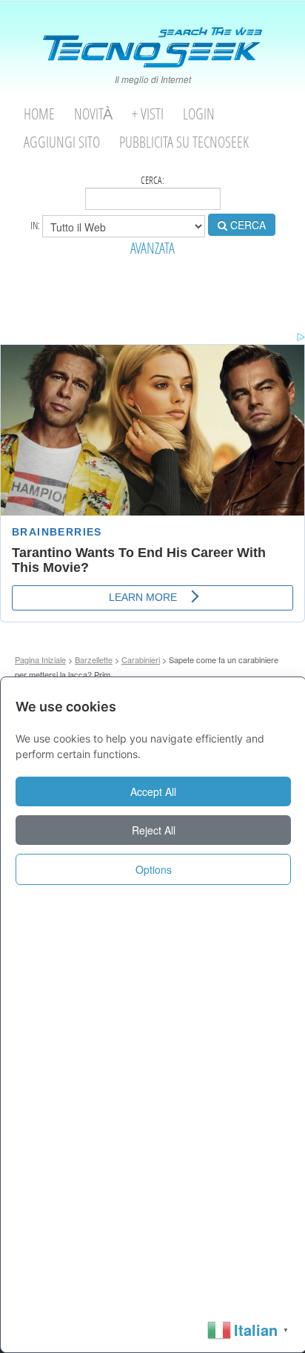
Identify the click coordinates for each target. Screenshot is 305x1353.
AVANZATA (152, 248)
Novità (93, 114)
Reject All (153, 830)
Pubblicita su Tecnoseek (184, 142)
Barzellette (94, 659)
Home (39, 114)
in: (36, 224)
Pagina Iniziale (40, 659)
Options (153, 869)
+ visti (148, 114)
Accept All (153, 791)
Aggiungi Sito (62, 142)
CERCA (246, 224)
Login (199, 114)
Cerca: (152, 180)
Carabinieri (140, 659)
